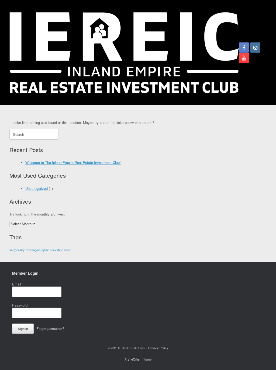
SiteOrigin (134, 359)
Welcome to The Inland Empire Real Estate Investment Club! (73, 162)
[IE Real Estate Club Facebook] (244, 47)
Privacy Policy (158, 348)
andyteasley (17, 250)
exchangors (33, 250)
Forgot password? (50, 328)
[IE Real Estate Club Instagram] (255, 47)
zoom (67, 250)
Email (16, 284)
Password (19, 305)
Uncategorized (36, 188)
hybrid (45, 250)
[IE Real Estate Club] (124, 52)
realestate (56, 250)
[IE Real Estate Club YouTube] (244, 58)
